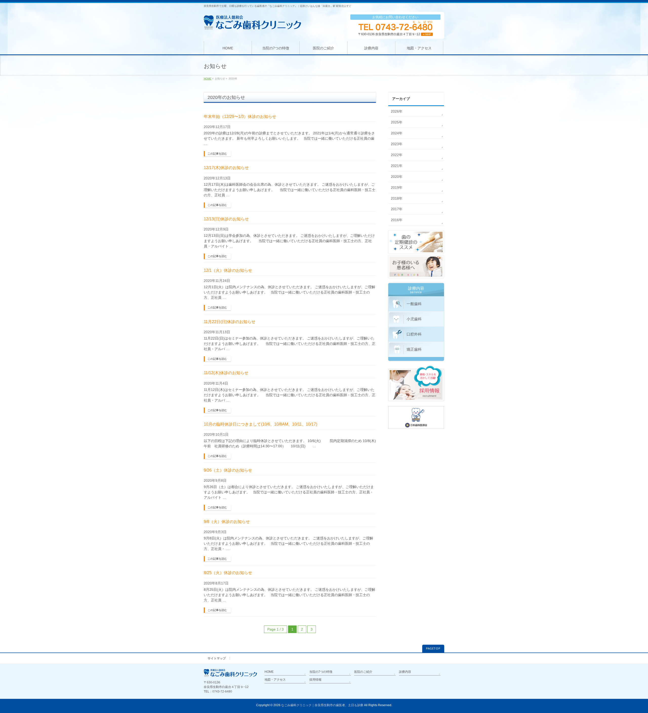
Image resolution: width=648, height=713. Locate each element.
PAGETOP (433, 648)
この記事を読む (217, 153)
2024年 (396, 133)
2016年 (396, 220)
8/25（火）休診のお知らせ (228, 573)
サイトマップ (217, 658)
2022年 (396, 155)
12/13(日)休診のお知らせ (226, 219)
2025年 (396, 122)
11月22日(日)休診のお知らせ (229, 322)
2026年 (396, 111)
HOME (207, 78)
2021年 (396, 166)
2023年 (396, 144)
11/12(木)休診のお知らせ (226, 373)
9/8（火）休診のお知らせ (227, 521)
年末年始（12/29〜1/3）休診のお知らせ (240, 116)
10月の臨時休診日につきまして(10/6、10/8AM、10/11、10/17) (260, 424)
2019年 (396, 187)
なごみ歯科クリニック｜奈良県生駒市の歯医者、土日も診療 (322, 705)
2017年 (396, 209)
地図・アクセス (275, 679)
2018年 (396, 198)
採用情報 (315, 679)
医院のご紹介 (363, 672)
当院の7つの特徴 (320, 672)
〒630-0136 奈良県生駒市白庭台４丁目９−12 (394, 34)
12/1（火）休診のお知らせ (228, 270)
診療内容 (405, 672)
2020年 (396, 177)
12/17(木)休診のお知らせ (226, 167)
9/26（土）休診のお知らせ (228, 470)
